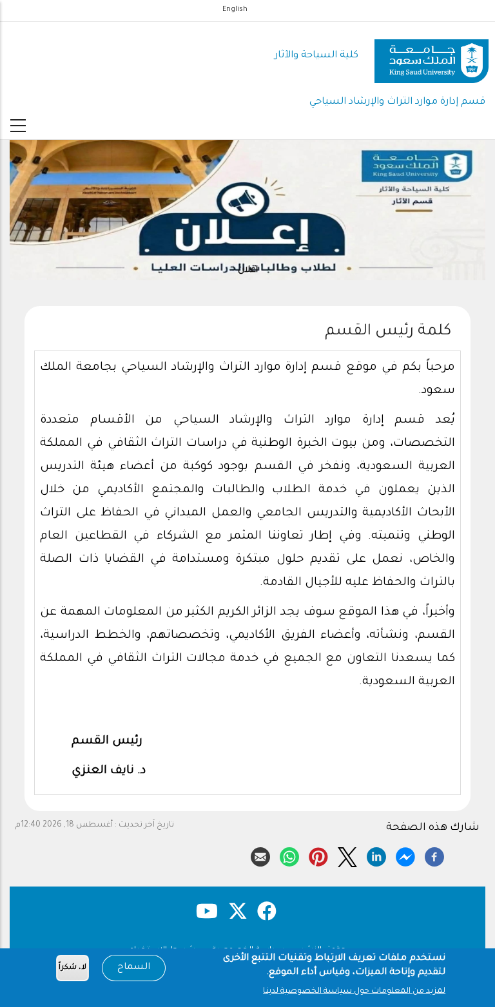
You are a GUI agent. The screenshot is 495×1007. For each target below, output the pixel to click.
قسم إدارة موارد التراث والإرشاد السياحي (397, 102)
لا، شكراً (72, 968)
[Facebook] (434, 854)
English (235, 10)
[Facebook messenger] (405, 854)
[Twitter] (347, 854)
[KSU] (431, 56)
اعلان (248, 270)
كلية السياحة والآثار (316, 55)
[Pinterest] (318, 854)
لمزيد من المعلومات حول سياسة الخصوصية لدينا (354, 991)
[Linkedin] (376, 854)
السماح (133, 968)
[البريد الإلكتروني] (260, 854)
